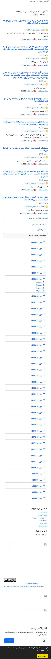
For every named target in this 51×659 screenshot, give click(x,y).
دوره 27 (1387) (36, 363)
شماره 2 (39, 288)
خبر (45, 535)
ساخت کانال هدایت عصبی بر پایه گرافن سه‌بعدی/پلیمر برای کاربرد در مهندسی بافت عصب (25, 123)
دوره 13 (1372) (36, 449)
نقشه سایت (43, 526)
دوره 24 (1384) (36, 382)
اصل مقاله (27, 39)
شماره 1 (39, 290)
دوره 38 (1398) (36, 296)
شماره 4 (39, 282)
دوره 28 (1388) (36, 357)
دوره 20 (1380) (36, 406)
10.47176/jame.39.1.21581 (35, 84)
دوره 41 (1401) (36, 267)
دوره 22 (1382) (36, 394)
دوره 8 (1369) (37, 480)
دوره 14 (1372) (36, 443)
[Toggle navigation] (26, 5)
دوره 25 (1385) (36, 376)
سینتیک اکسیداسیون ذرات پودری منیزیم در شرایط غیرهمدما (25, 149)
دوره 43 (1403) (36, 254)
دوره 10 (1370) (36, 467)
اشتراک (9, 641)
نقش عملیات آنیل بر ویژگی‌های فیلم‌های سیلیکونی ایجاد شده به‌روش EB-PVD (25, 198)
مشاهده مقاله (43, 39)
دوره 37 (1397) (36, 302)
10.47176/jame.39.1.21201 (35, 108)
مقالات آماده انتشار (39, 224)
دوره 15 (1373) (36, 437)
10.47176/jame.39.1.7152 (35, 58)
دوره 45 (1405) (36, 242)
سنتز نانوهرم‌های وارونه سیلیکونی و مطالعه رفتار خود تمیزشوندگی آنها (25, 99)
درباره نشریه (42, 515)
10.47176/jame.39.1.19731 (35, 183)
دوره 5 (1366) (37, 498)
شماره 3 (39, 285)
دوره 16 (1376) (36, 431)
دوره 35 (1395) (36, 314)
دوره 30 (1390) (36, 345)
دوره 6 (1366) (37, 492)
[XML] (14, 11)
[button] (35, 650)
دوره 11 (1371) (36, 461)
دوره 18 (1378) (36, 418)
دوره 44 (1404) (36, 248)
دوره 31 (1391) (36, 339)
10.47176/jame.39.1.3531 (35, 30)
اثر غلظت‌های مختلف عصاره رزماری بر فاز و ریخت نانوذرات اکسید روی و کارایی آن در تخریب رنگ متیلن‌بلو (25, 173)
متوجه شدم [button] (42, 655)
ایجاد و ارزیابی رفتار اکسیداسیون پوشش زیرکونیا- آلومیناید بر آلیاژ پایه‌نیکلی (25, 22)
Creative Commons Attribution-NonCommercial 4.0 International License (24, 585)
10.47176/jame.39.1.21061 (35, 157)
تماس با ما (43, 523)
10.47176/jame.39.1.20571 (35, 131)
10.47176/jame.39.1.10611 (35, 206)
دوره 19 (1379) (36, 412)
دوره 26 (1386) (36, 369)
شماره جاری (41, 229)
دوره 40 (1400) (36, 273)
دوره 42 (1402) (36, 261)
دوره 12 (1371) (36, 455)
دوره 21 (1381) (36, 400)
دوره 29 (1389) (36, 351)
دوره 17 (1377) (36, 425)
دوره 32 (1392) (36, 333)
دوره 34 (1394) (36, 320)
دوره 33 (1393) (36, 327)
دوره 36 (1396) (36, 308)
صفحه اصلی (43, 512)
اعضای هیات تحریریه (40, 517)
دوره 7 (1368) (37, 486)
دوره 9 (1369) (37, 474)
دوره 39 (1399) (36, 279)
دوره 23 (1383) (36, 388)
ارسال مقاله (43, 520)
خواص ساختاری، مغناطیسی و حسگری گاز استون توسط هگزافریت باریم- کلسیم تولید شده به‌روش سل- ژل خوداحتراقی (25, 49)
